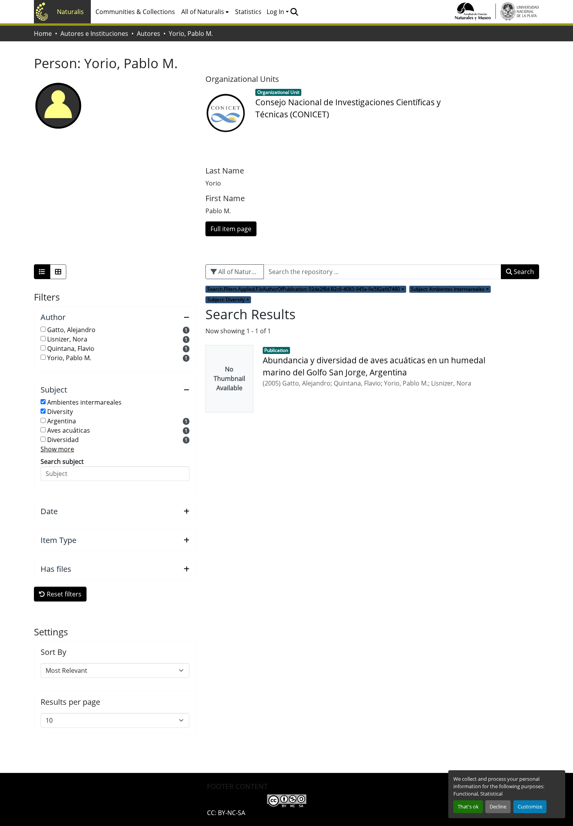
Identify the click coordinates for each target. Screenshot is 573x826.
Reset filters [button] (63, 594)
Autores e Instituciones (94, 33)
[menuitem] (205, 11)
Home (43, 33)
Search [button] (523, 271)
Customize (530, 806)
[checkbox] (43, 329)
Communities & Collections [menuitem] (135, 11)
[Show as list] (42, 271)
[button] (294, 11)
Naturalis (70, 11)
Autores (148, 33)
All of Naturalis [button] (202, 11)
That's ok (468, 806)
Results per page (70, 702)
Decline (498, 806)
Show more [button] (57, 449)
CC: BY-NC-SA (226, 812)
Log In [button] (276, 11)
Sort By (53, 652)
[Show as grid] (58, 271)
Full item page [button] (230, 229)
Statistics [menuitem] (248, 11)
